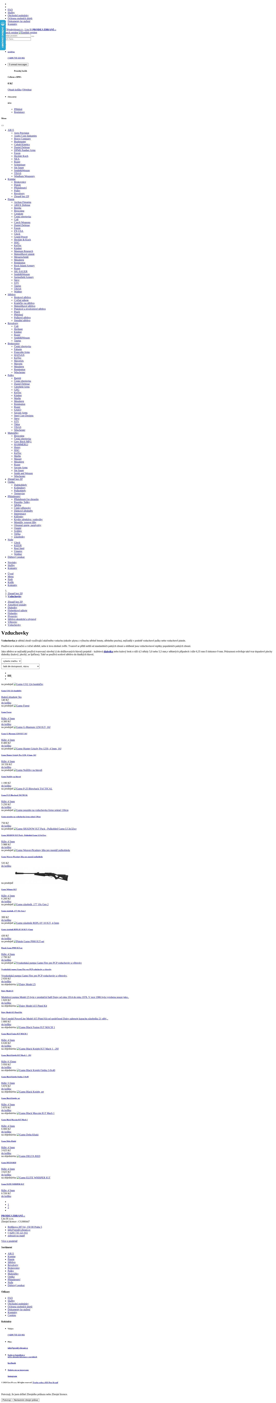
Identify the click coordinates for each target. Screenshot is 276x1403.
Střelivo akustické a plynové (22, 619)
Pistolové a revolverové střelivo (30, 309)
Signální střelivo (22, 320)
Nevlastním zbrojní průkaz (26, 1400)
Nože (10, 539)
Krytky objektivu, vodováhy (28, 519)
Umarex (18, 551)
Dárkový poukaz (16, 557)
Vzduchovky (14, 625)
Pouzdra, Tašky (22, 502)
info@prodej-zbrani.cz (19, 1229)
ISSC (16, 242)
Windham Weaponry (24, 176)
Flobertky (12, 613)
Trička (17, 534)
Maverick (19, 360)
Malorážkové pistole (24, 254)
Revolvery (19, 193)
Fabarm (18, 349)
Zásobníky (19, 536)
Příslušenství (20, 187)
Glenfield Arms (22, 386)
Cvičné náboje (21, 300)
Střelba (17, 505)
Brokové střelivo (22, 297)
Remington (19, 262)
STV (16, 283)
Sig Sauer (19, 167)
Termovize (19, 493)
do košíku (6, 702)
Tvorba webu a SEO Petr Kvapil (45, 1382)
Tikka (17, 424)
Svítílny (18, 531)
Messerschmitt (21, 257)
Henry (17, 447)
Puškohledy (20, 490)
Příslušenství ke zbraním (26, 499)
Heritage (18, 329)
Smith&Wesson (22, 170)
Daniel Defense (22, 147)
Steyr (16, 280)
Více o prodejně (9, 1241)
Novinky (12, 562)
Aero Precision (21, 133)
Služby (11, 12)
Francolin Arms (22, 352)
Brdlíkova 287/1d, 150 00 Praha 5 (25, 1227)
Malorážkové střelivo (24, 306)
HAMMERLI (21, 444)
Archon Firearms (22, 202)
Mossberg (19, 259)
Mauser (18, 459)
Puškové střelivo (22, 317)
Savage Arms (20, 412)
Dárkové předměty (23, 510)
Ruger (17, 161)
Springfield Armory (24, 277)
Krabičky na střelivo (24, 303)
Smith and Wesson (23, 473)
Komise (11, 179)
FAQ (10, 9)
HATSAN (19, 355)
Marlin (17, 398)
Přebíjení (18, 314)
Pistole (17, 184)
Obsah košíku (15, 89)
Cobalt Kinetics (22, 144)
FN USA (18, 231)
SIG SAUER (20, 271)
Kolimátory (20, 487)
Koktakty (12, 568)
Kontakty (12, 24)
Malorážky (13, 433)
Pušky (17, 190)
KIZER (18, 545)
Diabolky (12, 607)
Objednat (26, 89)
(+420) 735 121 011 (18, 1232)
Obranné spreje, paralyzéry (27, 525)
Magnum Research (23, 251)
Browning (19, 210)
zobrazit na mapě (16, 1235)
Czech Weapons (22, 222)
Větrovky (12, 622)
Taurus (17, 285)
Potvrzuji (7, 1400)
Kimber (18, 248)
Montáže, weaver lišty (25, 522)
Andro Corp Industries (25, 135)
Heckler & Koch (22, 239)
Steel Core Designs (23, 415)
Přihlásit (18, 109)
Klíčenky (18, 516)
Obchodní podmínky (18, 15)
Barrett (17, 378)
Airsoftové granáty (17, 604)
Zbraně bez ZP (21, 196)
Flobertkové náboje (17, 610)
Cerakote (18, 213)
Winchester (19, 372)
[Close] (2, 125)
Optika (11, 482)
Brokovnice (20, 182)
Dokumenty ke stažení (19, 21)
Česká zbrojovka (22, 216)
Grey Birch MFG (23, 441)
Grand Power (21, 236)
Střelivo (11, 294)
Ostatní (17, 528)
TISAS (17, 173)
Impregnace (20, 513)
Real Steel (19, 548)
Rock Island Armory (24, 265)
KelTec (17, 245)
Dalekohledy (20, 484)
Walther (18, 291)
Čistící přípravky (22, 508)
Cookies (12, 1315)
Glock (17, 234)
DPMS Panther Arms (24, 150)
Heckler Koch (21, 156)
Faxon (17, 153)
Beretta (17, 208)
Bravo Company (22, 138)
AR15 (11, 130)
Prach (17, 311)
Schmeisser (19, 164)
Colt (16, 219)
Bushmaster (20, 141)
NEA (16, 159)
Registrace (19, 112)
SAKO (17, 409)
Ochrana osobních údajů (20, 18)
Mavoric (18, 363)
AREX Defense (22, 205)
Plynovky (12, 616)
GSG (16, 389)
